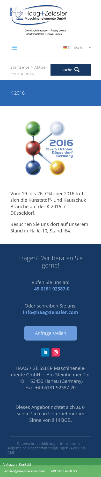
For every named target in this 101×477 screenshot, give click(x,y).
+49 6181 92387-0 (50, 289)
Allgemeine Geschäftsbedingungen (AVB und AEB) (46, 450)
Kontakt (25, 464)
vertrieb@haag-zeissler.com (24, 471)
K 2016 (27, 73)
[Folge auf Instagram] (56, 352)
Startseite (20, 67)
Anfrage (9, 464)
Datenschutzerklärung (36, 443)
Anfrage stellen (50, 333)
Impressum (70, 443)
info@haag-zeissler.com (50, 312)
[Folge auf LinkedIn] (45, 352)
